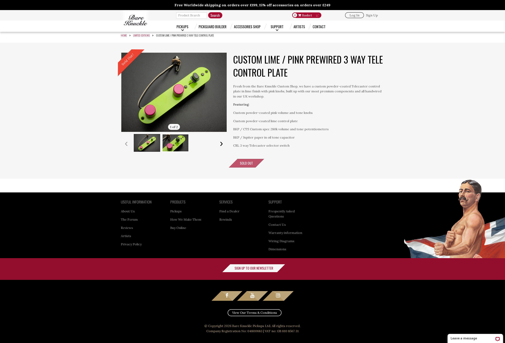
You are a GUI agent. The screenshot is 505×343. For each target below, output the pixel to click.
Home (124, 35)
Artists (299, 26)
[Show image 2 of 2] (175, 143)
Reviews (127, 228)
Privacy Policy (131, 244)
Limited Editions (141, 35)
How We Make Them (185, 219)
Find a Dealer (229, 211)
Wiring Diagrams (281, 241)
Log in (354, 15)
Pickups (182, 26)
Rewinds (225, 219)
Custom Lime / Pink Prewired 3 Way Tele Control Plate (185, 35)
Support (277, 26)
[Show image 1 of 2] (147, 143)
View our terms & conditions (254, 313)
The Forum (129, 219)
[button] (174, 92)
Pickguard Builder (212, 26)
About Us (128, 211)
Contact (319, 26)
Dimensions (277, 249)
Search (215, 15)
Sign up (372, 15)
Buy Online (178, 228)
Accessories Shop (247, 26)
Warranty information (285, 233)
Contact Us (277, 225)
